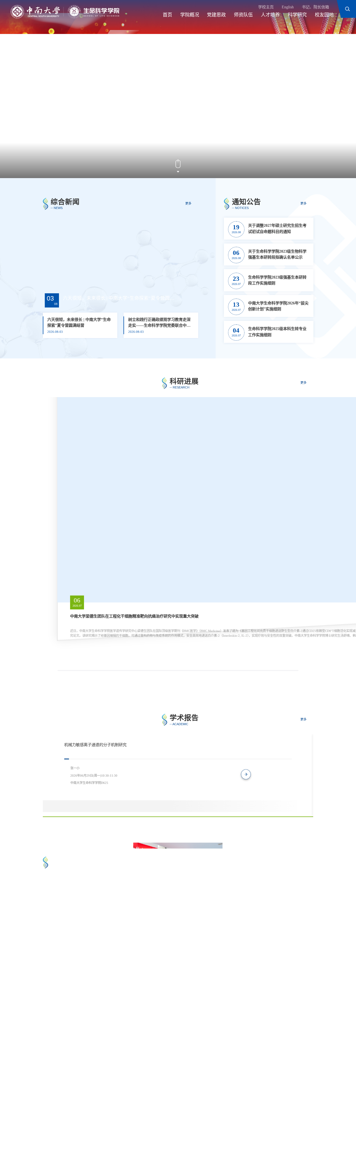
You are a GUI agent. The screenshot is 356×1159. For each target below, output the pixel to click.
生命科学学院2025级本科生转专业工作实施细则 (277, 331)
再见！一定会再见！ (68, 1014)
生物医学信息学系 (102, 1130)
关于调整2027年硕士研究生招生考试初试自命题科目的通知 (277, 228)
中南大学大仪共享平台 (98, 1121)
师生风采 (148, 976)
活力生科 (148, 904)
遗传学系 (221, 1121)
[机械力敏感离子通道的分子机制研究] (281, 801)
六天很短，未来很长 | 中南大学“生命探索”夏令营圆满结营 (119, 298)
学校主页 (266, 7)
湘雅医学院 (142, 1121)
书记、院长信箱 (315, 7)
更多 (188, 203)
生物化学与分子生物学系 (265, 1121)
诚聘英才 (141, 1130)
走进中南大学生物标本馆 (72, 943)
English (288, 7)
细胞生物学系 (60, 1130)
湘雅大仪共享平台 (183, 1121)
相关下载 (171, 1130)
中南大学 (56, 1121)
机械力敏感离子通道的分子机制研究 (95, 744)
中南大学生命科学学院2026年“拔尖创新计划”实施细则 (278, 306)
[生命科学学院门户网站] (65, 11)
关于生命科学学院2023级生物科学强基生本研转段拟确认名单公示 (277, 254)
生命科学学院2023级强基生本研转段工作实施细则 (277, 280)
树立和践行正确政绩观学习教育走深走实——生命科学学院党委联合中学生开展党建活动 (159, 323)
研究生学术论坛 (245, 976)
